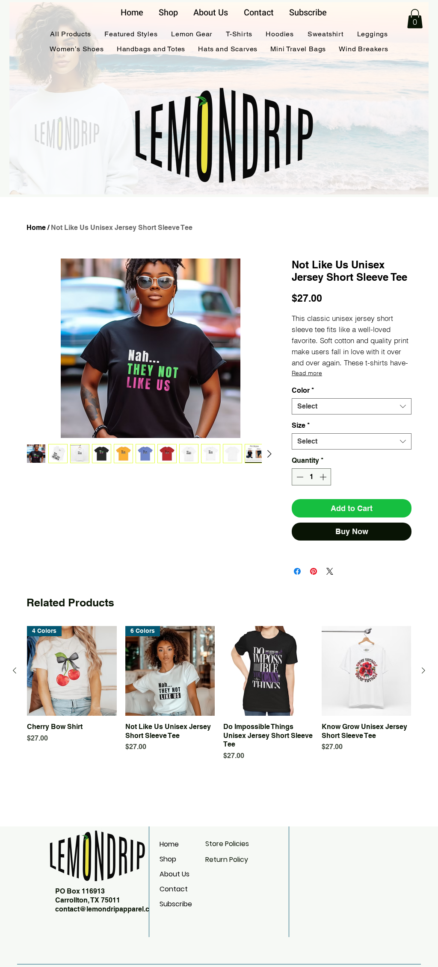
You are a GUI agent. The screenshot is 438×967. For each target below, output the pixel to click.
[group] (219, 693)
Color (303, 390)
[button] (415, 18)
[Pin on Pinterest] (313, 571)
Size (301, 425)
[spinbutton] (311, 477)
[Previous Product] (14, 670)
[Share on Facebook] (297, 571)
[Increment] (324, 477)
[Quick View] (268, 671)
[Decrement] (299, 477)
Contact (174, 889)
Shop (168, 859)
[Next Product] (423, 670)
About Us (174, 874)
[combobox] (351, 406)
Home (36, 227)
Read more (307, 373)
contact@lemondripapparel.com (107, 909)
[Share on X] (330, 571)
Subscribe (176, 904)
